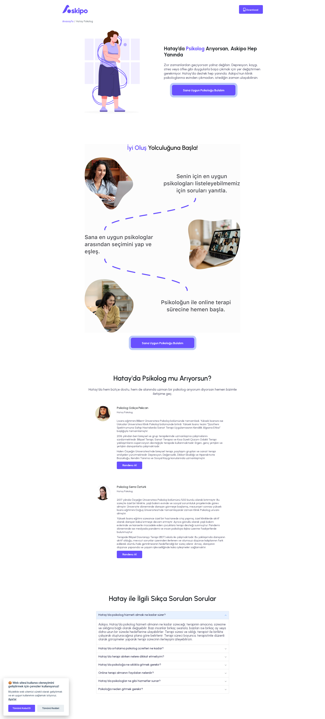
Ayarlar (12, 699)
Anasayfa (67, 21)
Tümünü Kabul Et (22, 708)
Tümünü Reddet (50, 708)
